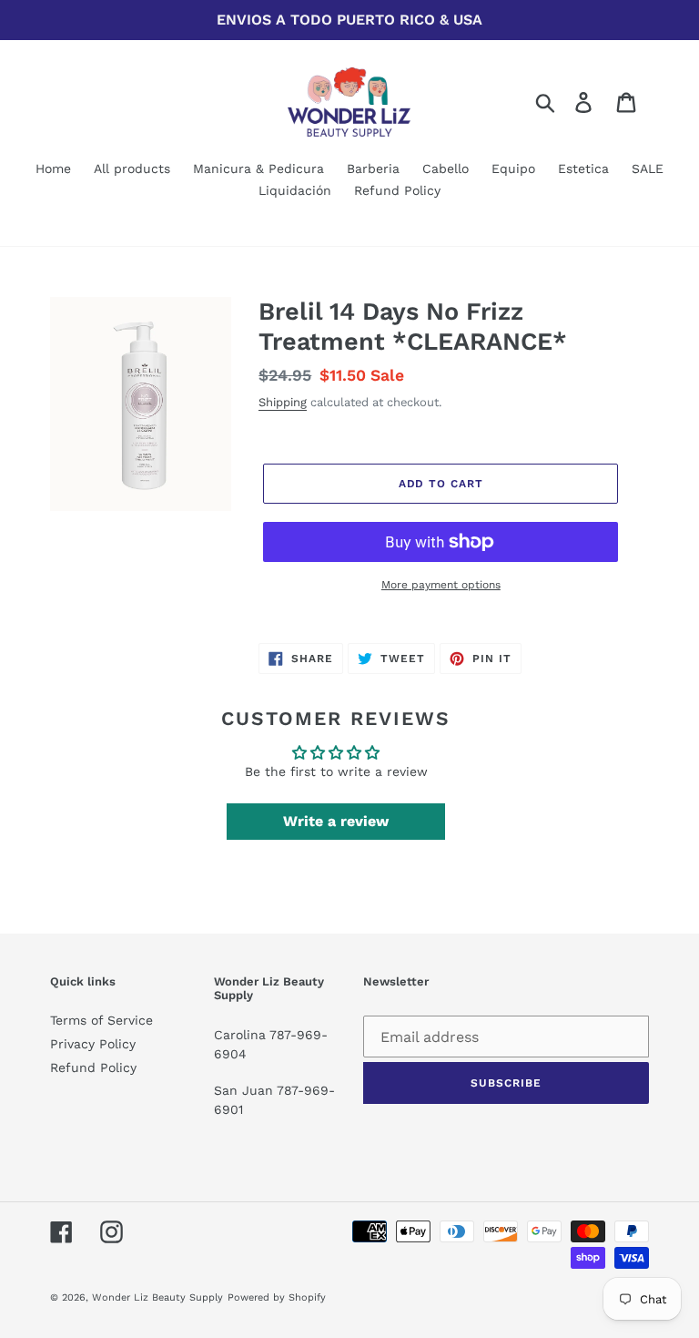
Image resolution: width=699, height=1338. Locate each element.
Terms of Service (101, 1020)
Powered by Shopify (277, 1297)
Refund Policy (93, 1067)
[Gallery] (140, 404)
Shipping (282, 402)
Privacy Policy (93, 1044)
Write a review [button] (336, 821)
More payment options (441, 584)
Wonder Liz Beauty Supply (157, 1297)
